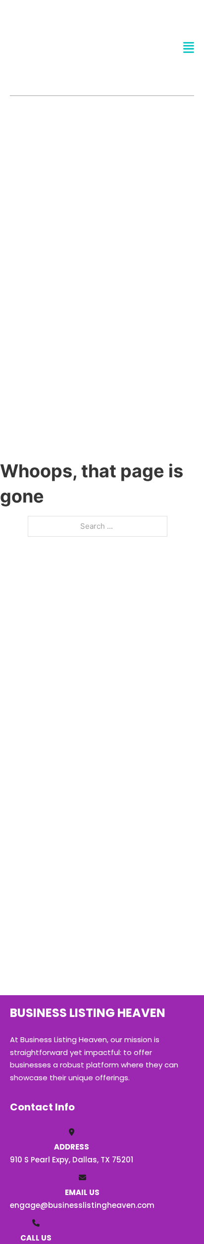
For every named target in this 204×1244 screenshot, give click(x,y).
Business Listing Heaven (48, 47)
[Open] (188, 48)
